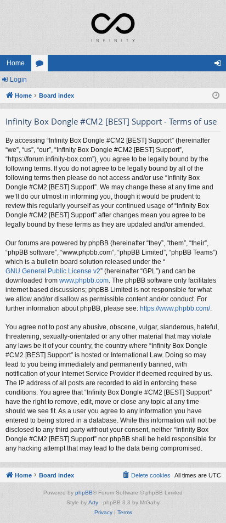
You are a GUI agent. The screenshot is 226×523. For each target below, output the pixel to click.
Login (18, 79)
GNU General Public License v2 (52, 271)
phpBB (84, 493)
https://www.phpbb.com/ (175, 308)
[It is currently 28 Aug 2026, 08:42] (215, 95)
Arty (93, 502)
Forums (42, 65)
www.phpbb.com (84, 280)
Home (16, 63)
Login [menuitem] (220, 65)
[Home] (113, 27)
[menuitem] (146, 475)
